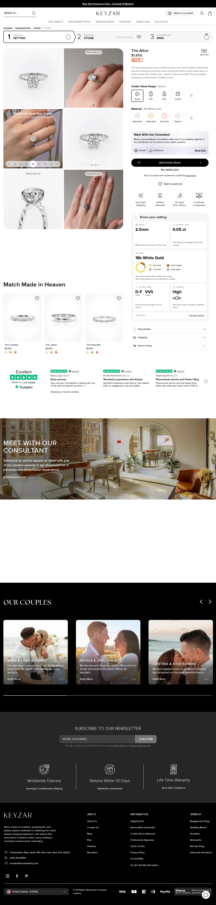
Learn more (190, 175)
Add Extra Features (197, 315)
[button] (56, 22)
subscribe (146, 739)
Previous (68, 78)
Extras (136, 60)
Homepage (7, 28)
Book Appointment (14, 477)
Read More (143, 557)
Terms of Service (137, 746)
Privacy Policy (120, 746)
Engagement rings (23, 28)
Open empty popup (38, 37)
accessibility (136, 858)
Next (119, 78)
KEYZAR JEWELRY (100, 12)
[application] (206, 895)
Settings (37, 28)
